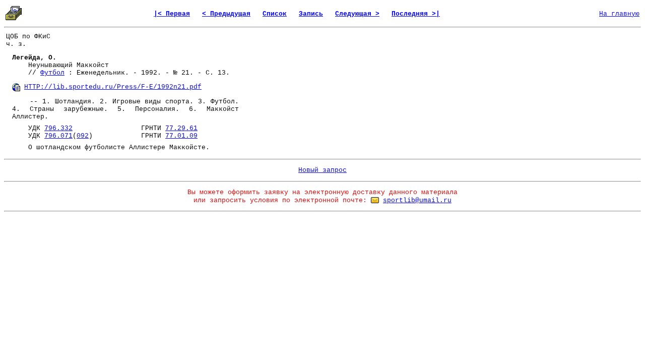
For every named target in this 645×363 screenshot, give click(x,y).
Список (275, 14)
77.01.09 (181, 136)
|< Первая (172, 14)
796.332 (58, 128)
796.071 (58, 136)
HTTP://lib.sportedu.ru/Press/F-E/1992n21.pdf (113, 87)
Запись (311, 14)
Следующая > (357, 14)
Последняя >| (416, 14)
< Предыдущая (226, 14)
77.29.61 (181, 128)
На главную (619, 14)
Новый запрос (322, 170)
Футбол (52, 73)
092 (83, 136)
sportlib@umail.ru (417, 200)
